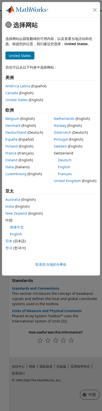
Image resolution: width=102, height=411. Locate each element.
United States (16, 99)
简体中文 (17, 227)
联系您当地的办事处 (51, 264)
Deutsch (65, 160)
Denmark (13, 125)
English (64, 167)
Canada (11, 93)
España (11, 139)
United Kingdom (67, 180)
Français (65, 173)
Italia (9, 167)
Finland (11, 146)
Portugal (61, 139)
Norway (60, 125)
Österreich (62, 132)
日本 (8, 241)
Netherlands (64, 118)
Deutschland (15, 132)
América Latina (17, 86)
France (11, 153)
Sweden (60, 146)
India (9, 206)
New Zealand (16, 213)
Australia (12, 199)
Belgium (12, 118)
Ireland (11, 160)
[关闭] (94, 9)
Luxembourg (15, 173)
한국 (8, 247)
